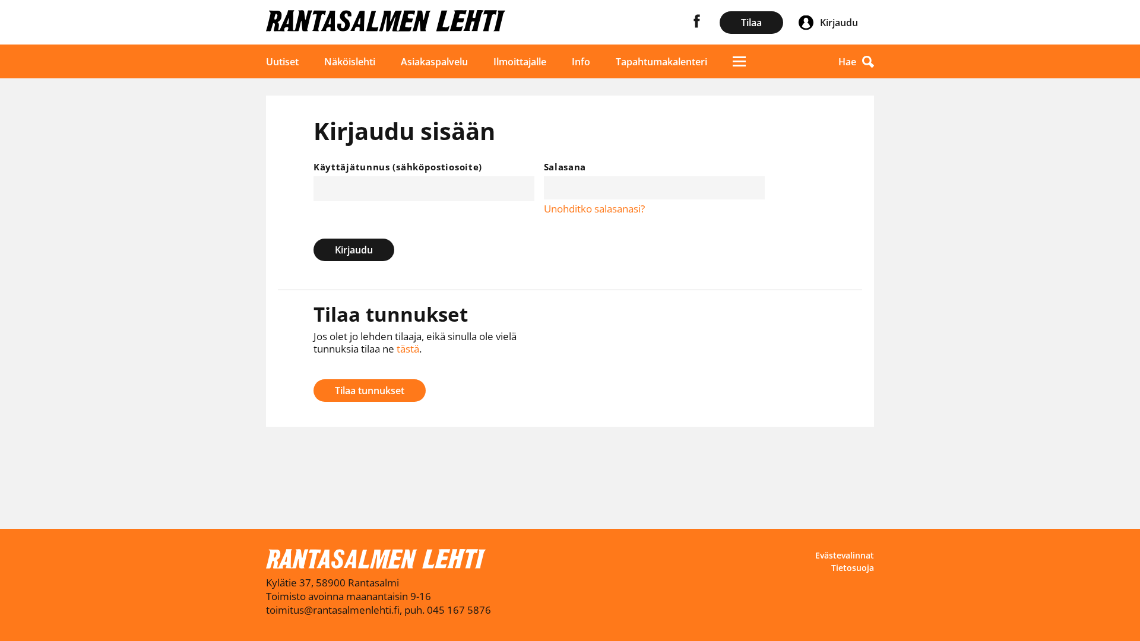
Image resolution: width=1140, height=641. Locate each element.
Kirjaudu (354, 249)
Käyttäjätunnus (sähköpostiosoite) (398, 167)
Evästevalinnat (844, 555)
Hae (847, 61)
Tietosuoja (852, 567)
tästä (408, 349)
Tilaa (751, 22)
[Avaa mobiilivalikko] (739, 61)
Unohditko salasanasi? (594, 208)
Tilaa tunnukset (369, 390)
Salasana (565, 167)
